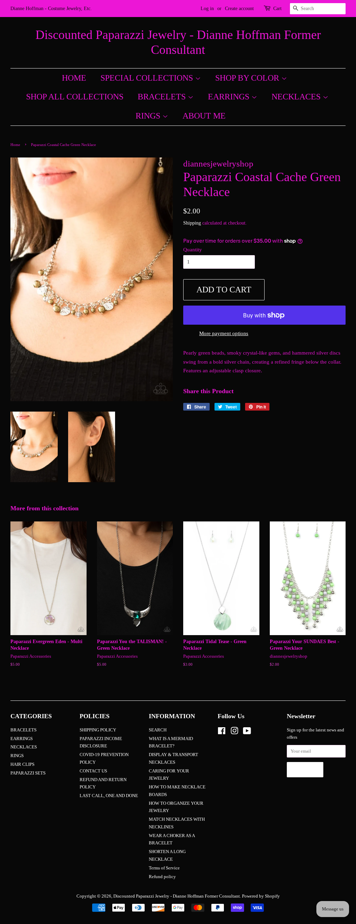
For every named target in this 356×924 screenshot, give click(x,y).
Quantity (192, 249)
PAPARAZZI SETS (28, 773)
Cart (277, 8)
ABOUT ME (204, 115)
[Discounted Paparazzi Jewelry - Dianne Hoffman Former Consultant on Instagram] (234, 732)
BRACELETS (163, 96)
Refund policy (162, 876)
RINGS (149, 115)
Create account (239, 8)
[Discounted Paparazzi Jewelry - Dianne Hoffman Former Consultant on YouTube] (247, 732)
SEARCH (158, 730)
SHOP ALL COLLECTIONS (74, 96)
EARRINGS (229, 96)
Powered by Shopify (261, 896)
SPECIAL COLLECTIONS (147, 77)
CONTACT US (93, 771)
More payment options (223, 333)
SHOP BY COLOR (248, 77)
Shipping (192, 223)
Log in (207, 8)
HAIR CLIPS (22, 764)
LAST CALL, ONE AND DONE (109, 795)
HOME (74, 77)
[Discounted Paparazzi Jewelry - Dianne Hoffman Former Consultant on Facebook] (222, 732)
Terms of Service (164, 868)
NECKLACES (297, 96)
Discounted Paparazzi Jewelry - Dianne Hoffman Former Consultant (178, 42)
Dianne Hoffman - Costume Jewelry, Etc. (51, 8)
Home (15, 145)
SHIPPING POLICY (98, 730)
